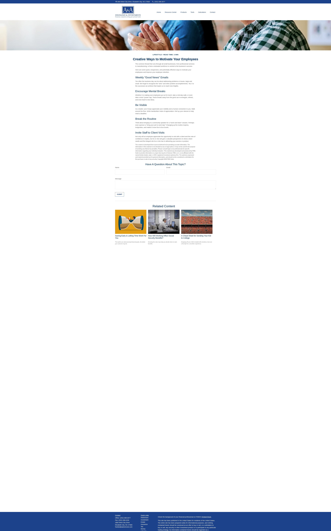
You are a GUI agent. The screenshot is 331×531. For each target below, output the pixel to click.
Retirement (144, 517)
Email (168, 167)
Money (143, 529)
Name (117, 167)
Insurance (144, 524)
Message (118, 179)
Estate (143, 522)
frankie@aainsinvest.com (123, 527)
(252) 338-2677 (159, 2)
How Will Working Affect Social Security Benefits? (161, 237)
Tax (142, 526)
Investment (144, 520)
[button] (159, 12)
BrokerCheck (206, 517)
